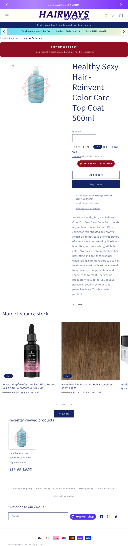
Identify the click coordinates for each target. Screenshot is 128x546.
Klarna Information (64, 496)
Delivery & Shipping (22, 488)
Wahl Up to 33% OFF (36, 31)
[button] (7, 15)
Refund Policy (43, 488)
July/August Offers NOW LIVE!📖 (64, 5)
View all (64, 413)
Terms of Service (105, 488)
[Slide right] (71, 404)
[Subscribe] (64, 516)
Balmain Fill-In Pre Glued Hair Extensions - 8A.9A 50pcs (88, 386)
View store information (88, 208)
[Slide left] (56, 404)
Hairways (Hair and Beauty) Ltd (28, 544)
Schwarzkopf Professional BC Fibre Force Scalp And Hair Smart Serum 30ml (28, 386)
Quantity (76, 131)
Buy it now (96, 184)
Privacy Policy (86, 488)
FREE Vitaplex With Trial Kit (67, 31)
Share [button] (79, 304)
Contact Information (64, 488)
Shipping (76, 156)
